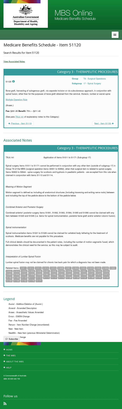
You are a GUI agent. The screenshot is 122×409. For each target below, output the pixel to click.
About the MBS (15, 361)
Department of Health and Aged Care (25, 15)
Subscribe (13, 338)
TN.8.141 (19, 116)
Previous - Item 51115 (20, 123)
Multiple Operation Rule (16, 99)
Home (9, 349)
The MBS (11, 355)
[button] (115, 404)
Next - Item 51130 (103, 123)
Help (9, 367)
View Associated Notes (14, 61)
